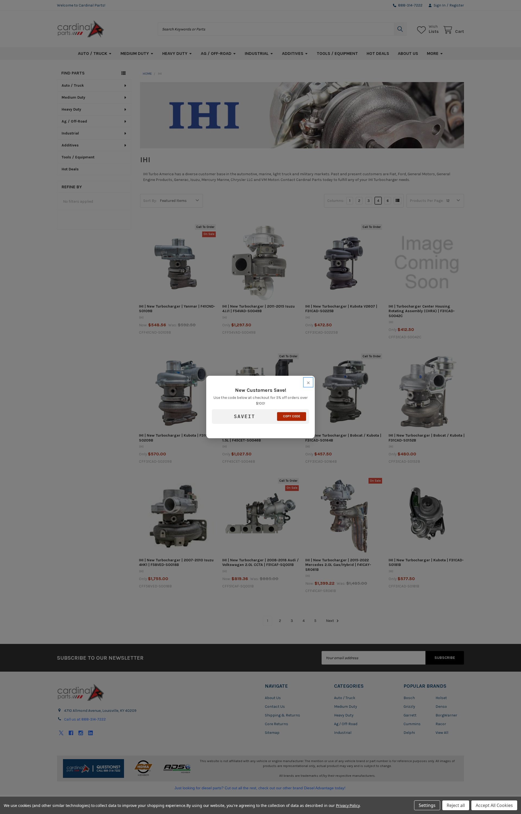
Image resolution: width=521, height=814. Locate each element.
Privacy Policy (348, 805)
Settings (427, 805)
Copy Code (291, 416)
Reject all (456, 805)
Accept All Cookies (494, 805)
